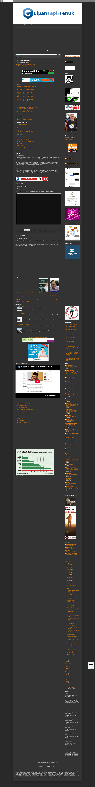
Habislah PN (19, 416)
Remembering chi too (70, 450)
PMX (37, 231)
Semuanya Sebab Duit (71, 643)
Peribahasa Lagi (70, 651)
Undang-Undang (49, 231)
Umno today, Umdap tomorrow (71, 483)
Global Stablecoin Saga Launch (71, 554)
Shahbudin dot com (70, 458)
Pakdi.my (68, 387)
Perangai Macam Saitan (70, 337)
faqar (67, 453)
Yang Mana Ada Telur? (71, 649)
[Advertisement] (41, 43)
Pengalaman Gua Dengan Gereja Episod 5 (25, 97)
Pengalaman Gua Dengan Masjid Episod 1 (25, 99)
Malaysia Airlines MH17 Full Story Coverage (25, 131)
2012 (67, 677)
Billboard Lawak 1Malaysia (27, 306)
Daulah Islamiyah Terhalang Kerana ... (24, 100)
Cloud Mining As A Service (71, 553)
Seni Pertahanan (20, 127)
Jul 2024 (69, 572)
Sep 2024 (69, 569)
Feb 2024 (69, 580)
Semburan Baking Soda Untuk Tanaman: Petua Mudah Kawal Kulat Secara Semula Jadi (72, 439)
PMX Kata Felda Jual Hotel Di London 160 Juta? (26, 141)
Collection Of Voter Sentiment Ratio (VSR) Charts (26, 112)
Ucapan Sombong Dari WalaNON (71, 603)
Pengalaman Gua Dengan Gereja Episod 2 (25, 93)
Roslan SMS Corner (70, 365)
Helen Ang (68, 482)
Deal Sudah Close (70, 654)
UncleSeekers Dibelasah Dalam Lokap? (24, 413)
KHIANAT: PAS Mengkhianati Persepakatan (25, 147)
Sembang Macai (20, 143)
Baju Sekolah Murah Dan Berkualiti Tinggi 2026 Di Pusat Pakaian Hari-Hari (72, 469)
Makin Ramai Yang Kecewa (72, 637)
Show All (78, 492)
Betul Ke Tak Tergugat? (71, 605)
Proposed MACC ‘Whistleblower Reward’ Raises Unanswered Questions (71, 411)
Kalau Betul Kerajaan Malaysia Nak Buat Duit (73, 621)
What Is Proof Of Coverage (71, 551)
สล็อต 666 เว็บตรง (69, 479)
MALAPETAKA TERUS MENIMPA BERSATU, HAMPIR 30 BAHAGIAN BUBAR (72, 460)
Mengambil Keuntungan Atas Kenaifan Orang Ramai (26, 86)
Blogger (55, 766)
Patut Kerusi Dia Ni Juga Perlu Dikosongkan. (54, 294)
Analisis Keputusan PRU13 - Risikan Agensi (25, 111)
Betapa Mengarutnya (71, 587)
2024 (67, 563)
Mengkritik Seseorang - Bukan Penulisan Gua (25, 105)
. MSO (67, 393)
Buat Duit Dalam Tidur (69, 139)
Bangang (25, 231)
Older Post (58, 299)
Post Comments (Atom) (25, 301)
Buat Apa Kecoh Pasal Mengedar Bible (24, 90)
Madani (31, 231)
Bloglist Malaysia (69, 443)
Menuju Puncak (70, 592)
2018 (67, 668)
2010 (67, 681)
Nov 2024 (69, 566)
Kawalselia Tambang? (70, 341)
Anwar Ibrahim (20, 231)
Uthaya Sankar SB (70, 377)
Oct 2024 (69, 567)
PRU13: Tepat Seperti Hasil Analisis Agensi (25, 108)
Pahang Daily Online (70, 370)
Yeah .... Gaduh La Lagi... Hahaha (23, 411)
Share (90, 667)
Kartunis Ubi (68, 478)
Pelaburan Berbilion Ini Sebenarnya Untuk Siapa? (72, 642)
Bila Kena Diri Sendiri (71, 582)
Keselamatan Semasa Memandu (72, 335)
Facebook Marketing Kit (70, 326)
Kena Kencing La (70, 583)
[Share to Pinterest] (29, 230)
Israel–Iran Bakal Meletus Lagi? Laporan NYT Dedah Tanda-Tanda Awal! (72, 488)
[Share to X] (27, 230)
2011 (67, 679)
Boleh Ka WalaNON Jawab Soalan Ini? (72, 614)
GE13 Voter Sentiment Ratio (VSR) (23, 110)
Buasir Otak (68, 381)
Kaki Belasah (69, 419)
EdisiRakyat (68, 473)
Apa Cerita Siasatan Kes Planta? (73, 656)
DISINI (28, 62)
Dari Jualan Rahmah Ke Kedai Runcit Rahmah (73, 601)
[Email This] (24, 230)
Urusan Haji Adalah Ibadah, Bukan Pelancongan (26, 88)
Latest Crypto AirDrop (70, 548)
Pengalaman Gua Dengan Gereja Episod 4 (25, 96)
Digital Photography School (71, 423)
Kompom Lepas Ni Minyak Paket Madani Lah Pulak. (73, 609)
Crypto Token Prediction (71, 544)
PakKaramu (68, 415)
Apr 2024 (69, 577)
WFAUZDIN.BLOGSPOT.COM (72, 433)
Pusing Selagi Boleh (20, 420)
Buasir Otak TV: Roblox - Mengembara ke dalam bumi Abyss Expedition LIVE (72, 383)
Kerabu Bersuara (69, 486)
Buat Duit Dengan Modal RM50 (71, 153)
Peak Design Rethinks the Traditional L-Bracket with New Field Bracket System (72, 425)
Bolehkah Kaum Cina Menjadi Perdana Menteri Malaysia (27, 107)
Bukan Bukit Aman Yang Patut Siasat (23, 422)
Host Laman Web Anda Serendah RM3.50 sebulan (25, 64)
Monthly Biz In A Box (70, 330)
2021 (67, 663)
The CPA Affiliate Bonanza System (72, 329)
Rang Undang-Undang (42, 231)
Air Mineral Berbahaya (70, 340)
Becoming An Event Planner (71, 328)
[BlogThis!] (25, 230)
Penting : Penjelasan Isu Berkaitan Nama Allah (25, 89)
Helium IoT (68, 550)
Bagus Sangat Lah (70, 594)
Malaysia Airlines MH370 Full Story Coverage (25, 130)
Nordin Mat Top (19, 125)
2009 (67, 682)
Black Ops (18, 128)
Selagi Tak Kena (70, 633)
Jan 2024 (69, 658)
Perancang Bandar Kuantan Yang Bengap (72, 628)
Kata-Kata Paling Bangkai (72, 636)
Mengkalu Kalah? (20, 145)
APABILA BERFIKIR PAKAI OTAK (71, 416)
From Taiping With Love (21, 313)
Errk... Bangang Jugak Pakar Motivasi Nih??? (25, 139)
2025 (67, 561)
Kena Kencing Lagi (70, 607)
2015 (67, 673)
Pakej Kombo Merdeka (70, 420)
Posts (67, 67)
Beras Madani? (70, 611)
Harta (68, 588)
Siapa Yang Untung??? (71, 585)
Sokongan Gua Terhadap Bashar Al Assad (24, 119)
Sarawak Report (69, 409)
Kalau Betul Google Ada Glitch (72, 639)
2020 (67, 665)
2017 (67, 669)
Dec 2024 (69, 564)
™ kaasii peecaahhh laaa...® (71, 429)
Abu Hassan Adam (70, 464)
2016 (67, 671)
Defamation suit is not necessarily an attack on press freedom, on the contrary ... (72, 405)
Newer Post (18, 299)
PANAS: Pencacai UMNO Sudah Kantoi (24, 324)
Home (38, 299)
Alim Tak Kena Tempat (21, 149)
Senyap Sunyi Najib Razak (72, 598)
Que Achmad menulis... (70, 467)
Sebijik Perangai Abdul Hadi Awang (23, 405)
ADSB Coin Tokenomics (70, 545)
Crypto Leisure (69, 547)
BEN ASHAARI (69, 398)
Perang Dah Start (70, 645)
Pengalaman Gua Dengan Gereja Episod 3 (25, 95)
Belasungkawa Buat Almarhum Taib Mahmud (73, 591)
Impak (28, 231)
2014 (67, 674)
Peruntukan (34, 231)
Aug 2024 (69, 571)
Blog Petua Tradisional (70, 437)
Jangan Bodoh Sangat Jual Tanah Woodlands (72, 597)
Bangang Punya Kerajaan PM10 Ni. (23, 403)
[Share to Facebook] (28, 230)
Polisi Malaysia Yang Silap (72, 634)
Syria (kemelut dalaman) (21, 118)
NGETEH (68, 434)
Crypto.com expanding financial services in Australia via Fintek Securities (72, 353)
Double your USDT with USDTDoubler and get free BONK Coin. (72, 347)
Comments (68, 69)
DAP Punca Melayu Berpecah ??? (72, 430)
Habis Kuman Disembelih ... (72, 652)
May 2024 (69, 575)
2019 (67, 666)
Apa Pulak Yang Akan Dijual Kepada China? (25, 409)
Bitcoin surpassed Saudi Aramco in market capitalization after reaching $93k (72, 359)
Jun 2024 (69, 574)
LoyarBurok (68, 449)
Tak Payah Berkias (70, 623)
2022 (67, 661)
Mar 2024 (69, 579)
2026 (67, 559)
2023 (67, 660)
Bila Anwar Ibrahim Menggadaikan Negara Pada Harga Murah (34, 328)
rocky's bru (68, 403)
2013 (67, 676)
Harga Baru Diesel (69, 338)
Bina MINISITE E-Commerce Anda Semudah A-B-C (25, 65)
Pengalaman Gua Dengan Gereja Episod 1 (25, 92)
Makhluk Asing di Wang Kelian (71, 378)
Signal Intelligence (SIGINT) (22, 124)
